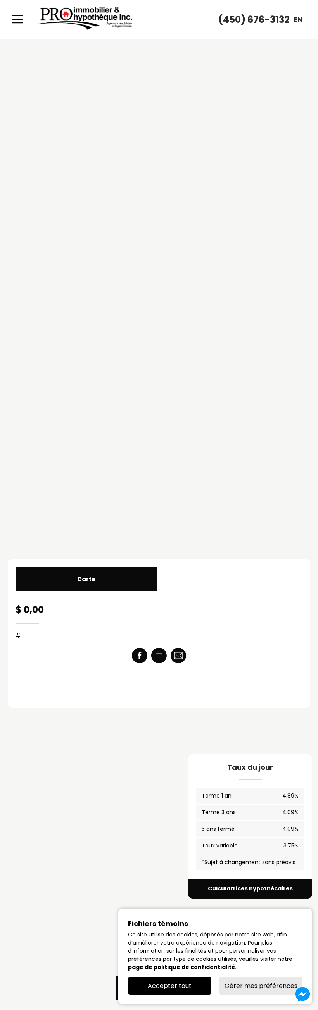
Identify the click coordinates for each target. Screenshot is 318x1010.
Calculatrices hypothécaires (250, 888)
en (298, 19)
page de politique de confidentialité (181, 967)
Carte (86, 579)
